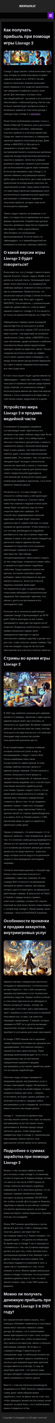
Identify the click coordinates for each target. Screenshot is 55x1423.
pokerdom (35, 114)
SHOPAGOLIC (27, 6)
